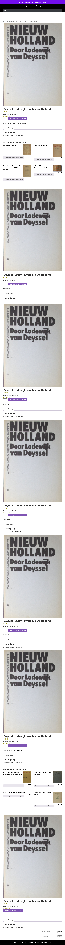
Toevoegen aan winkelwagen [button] (14, 157)
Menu (6, 10)
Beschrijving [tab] (9, 128)
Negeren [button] (44, 2)
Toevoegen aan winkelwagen (17, 118)
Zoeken (60, 931)
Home (4, 21)
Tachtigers (19, 750)
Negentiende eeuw (12, 21)
